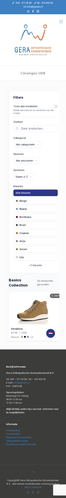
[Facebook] (33, 11)
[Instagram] (38, 11)
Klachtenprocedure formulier (21, 444)
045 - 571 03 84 (23, 2)
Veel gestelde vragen (17, 440)
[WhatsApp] (28, 11)
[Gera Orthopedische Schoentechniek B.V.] (33, 40)
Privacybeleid (13, 430)
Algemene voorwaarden (18, 437)
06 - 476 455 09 (45, 2)
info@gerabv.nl (35, 6)
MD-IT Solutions (33, 487)
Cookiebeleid (13, 434)
